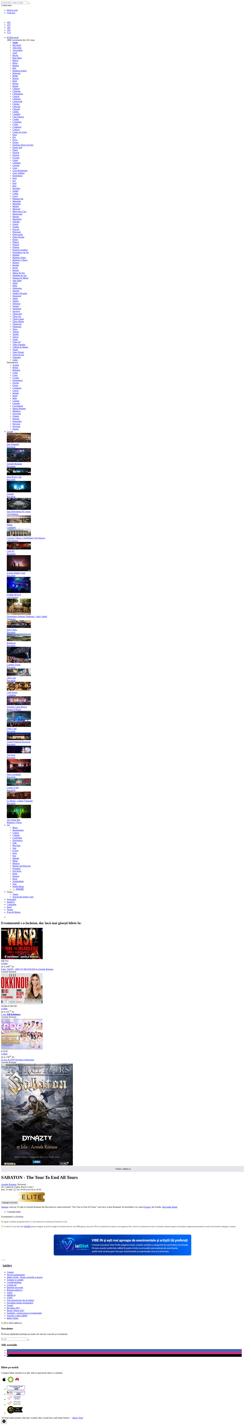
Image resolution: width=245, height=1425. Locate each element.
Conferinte (17, 838)
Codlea (15, 119)
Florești (15, 152)
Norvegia (16, 413)
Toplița (15, 334)
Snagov (15, 306)
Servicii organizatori (16, 1274)
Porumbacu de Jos (20, 252)
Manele (15, 858)
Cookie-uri (11, 1285)
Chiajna (15, 104)
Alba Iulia (16, 47)
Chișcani (16, 106)
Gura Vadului (18, 173)
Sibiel (15, 283)
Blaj (14, 68)
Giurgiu (15, 165)
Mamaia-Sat (17, 198)
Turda (15, 339)
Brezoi (15, 83)
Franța (15, 385)
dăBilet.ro (11, 1295)
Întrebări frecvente (15, 1287)
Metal (15, 861)
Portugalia (17, 421)
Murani (15, 216)
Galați (15, 160)
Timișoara (16, 326)
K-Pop (15, 850)
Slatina (15, 301)
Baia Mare (17, 58)
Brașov (15, 78)
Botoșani (16, 73)
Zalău (15, 360)
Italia (14, 398)
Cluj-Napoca (18, 117)
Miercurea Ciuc (19, 211)
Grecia (15, 390)
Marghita (16, 204)
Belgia (15, 367)
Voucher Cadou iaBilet (17, 1315)
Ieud (14, 183)
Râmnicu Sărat (19, 257)
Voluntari (16, 357)
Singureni (16, 296)
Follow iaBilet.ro (123, 1169)
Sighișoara (17, 288)
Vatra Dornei (18, 352)
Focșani (15, 158)
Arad (14, 53)
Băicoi (15, 60)
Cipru (15, 375)
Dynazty (147, 1207)
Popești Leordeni (20, 250)
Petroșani (16, 232)
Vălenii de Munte (20, 347)
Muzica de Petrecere (21, 866)
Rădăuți (15, 255)
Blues (15, 827)
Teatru (15, 894)
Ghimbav (16, 163)
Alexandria (17, 50)
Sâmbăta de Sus (19, 275)
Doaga (15, 142)
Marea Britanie (19, 408)
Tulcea (15, 337)
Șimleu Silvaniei (19, 293)
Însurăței (16, 188)
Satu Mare (17, 280)
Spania (15, 429)
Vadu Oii (16, 342)
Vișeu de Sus (18, 355)
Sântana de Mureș (20, 278)
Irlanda (15, 393)
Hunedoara (17, 175)
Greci (14, 168)
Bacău (15, 55)
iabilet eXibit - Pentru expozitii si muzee (25, 1277)
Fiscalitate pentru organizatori (20, 1303)
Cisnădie (16, 114)
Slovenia (16, 426)
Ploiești (15, 245)
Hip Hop (16, 845)
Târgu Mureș (18, 321)
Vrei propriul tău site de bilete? (20, 1300)
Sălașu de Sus (18, 273)
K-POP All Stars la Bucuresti (17, 1060)
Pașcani (15, 229)
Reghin (15, 265)
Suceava (16, 311)
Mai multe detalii (169, 1207)
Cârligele (16, 99)
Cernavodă (17, 101)
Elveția (15, 383)
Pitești (15, 239)
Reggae (15, 876)
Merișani (16, 209)
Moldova (16, 411)
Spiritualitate (18, 881)
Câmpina (16, 91)
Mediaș (15, 206)
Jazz (14, 848)
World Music (18, 886)
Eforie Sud (17, 147)
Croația (15, 378)
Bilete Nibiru (12, 1318)
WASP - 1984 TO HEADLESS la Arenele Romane (27, 969)
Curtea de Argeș (19, 132)
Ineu (14, 186)
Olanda (15, 416)
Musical (16, 863)
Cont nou (11, 13)
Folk (14, 843)
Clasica (15, 832)
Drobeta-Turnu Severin (22, 145)
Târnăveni (17, 324)
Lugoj (15, 196)
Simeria (15, 291)
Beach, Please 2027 (15, 1310)
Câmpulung (17, 94)
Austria (15, 365)
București (16, 45)
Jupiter (15, 191)
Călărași (16, 88)
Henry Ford (77, 1418)
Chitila (15, 111)
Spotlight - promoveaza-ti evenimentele (24, 1313)
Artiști (9, 1292)
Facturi (10, 1305)
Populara (16, 868)
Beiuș (15, 63)
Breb (14, 81)
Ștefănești (16, 308)
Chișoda (16, 109)
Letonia (15, 401)
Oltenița (16, 221)
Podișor (15, 247)
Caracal (15, 96)
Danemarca (17, 380)
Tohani (15, 332)
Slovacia (16, 424)
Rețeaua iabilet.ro (14, 1290)
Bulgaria (16, 370)
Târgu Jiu (16, 316)
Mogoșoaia (17, 214)
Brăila (15, 76)
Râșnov (15, 262)
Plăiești (15, 242)
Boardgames (18, 830)
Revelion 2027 (13, 1308)
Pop (14, 856)
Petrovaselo (17, 234)
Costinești (16, 127)
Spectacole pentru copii (22, 897)
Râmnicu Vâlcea (19, 260)
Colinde (16, 835)
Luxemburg (17, 406)
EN (8, 25)
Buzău (15, 86)
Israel (14, 395)
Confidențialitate (14, 1282)
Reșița (15, 268)
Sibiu (14, 285)
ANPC (10, 1297)
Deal (14, 134)
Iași (14, 181)
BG (9, 27)
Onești (15, 224)
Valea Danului (18, 344)
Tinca (14, 329)
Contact (10, 1272)
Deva (14, 140)
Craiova (16, 129)
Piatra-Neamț (18, 237)
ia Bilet (4, 963)
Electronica (17, 840)
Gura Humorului (19, 170)
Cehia (15, 372)
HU (9, 30)
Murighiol (16, 219)
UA (9, 32)
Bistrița (15, 65)
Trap (14, 884)
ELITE (27, 1226)
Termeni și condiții (15, 1280)
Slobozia (16, 303)
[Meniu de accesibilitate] (4, 1421)
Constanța (16, 122)
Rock (14, 879)
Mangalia (16, 201)
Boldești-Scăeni (19, 71)
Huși (14, 178)
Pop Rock (16, 871)
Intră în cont (12, 10)
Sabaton (4, 1207)
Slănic (15, 298)
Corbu (15, 124)
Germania (16, 388)
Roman (15, 270)
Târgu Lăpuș (18, 319)
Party (14, 853)
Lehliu (15, 193)
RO (9, 22)
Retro (14, 873)
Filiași (15, 150)
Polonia (15, 419)
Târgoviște (17, 314)
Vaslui (15, 349)
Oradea (15, 227)
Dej (14, 137)
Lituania (16, 403)
